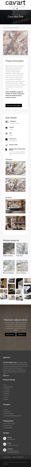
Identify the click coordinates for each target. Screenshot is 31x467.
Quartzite (6, 393)
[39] (15, 191)
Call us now (10, 334)
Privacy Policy (7, 457)
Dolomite (6, 395)
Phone (9, 437)
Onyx (5, 384)
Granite (6, 397)
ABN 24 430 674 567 (18, 457)
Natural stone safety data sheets (12, 415)
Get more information (14, 105)
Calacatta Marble (8, 387)
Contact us (21, 334)
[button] (25, 33)
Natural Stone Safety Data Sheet (17, 149)
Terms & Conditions (9, 413)
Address (10, 449)
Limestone (7, 391)
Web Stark (5, 464)
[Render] (15, 213)
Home (4, 27)
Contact (6, 409)
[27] (15, 175)
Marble (9, 27)
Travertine (6, 389)
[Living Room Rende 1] (15, 229)
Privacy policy (7, 411)
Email (9, 443)
